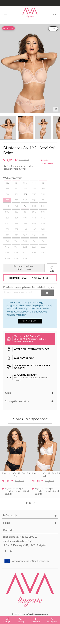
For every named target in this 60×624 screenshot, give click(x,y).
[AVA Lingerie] (30, 13)
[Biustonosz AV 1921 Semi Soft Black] (15, 448)
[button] (27, 503)
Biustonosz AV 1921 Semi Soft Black (16, 474)
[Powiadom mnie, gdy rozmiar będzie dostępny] (47, 292)
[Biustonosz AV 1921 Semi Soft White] (45, 448)
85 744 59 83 (20, 338)
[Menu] (5, 13)
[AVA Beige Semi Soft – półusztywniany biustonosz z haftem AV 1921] (55, 109)
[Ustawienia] (55, 13)
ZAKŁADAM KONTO (30, 321)
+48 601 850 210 (28, 536)
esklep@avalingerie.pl (21, 541)
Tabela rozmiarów (47, 162)
